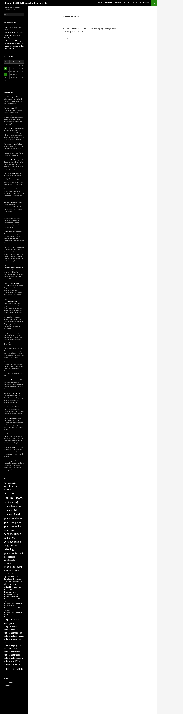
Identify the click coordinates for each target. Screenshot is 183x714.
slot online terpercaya (13, 658)
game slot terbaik (13, 553)
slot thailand (13, 668)
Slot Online (132, 3)
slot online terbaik (12, 651)
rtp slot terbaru (11, 576)
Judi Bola (108, 3)
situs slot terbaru (11, 584)
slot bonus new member (11, 596)
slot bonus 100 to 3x (10, 590)
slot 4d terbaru (10, 587)
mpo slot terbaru (11, 570)
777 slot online (10, 483)
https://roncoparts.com (11, 216)
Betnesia (6, 189)
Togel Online (144, 3)
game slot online (13, 526)
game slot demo (13, 518)
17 (5, 74)
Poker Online (120, 3)
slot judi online (10, 626)
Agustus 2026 (8, 683)
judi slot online (10, 556)
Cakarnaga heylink (14, 393)
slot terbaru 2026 (12, 661)
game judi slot (11, 510)
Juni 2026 (7, 689)
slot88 (19, 587)
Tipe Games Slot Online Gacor (13, 32)
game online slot (13, 514)
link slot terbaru (13, 566)
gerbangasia (11, 333)
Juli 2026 (7, 686)
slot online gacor (11, 629)
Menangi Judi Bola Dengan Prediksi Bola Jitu (25, 3)
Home (100, 3)
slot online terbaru (12, 654)
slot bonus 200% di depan (11, 594)
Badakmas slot (8, 202)
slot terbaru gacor (12, 664)
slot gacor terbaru (12, 619)
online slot (8, 573)
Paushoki (14, 108)
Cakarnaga (10, 97)
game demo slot (13, 506)
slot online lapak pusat (14, 636)
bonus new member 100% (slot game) (13, 497)
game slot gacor (13, 522)
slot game (9, 623)
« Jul (5, 84)
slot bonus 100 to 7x (10, 592)
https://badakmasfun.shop (12, 301)
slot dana (6, 617)
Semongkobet (11, 461)
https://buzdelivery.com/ (15, 160)
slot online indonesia (13, 632)
